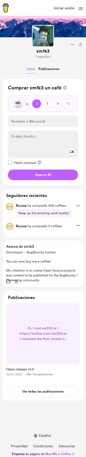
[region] (43, 132)
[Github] (8, 281)
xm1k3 (43, 51)
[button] (80, 8)
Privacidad (19, 446)
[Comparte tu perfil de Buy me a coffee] (80, 44)
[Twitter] (16, 281)
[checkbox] (22, 162)
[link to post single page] (43, 340)
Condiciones (43, 446)
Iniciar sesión (64, 8)
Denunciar (67, 446)
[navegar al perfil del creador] (43, 36)
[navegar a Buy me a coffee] (6, 8)
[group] (43, 342)
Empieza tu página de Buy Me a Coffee (41, 454)
